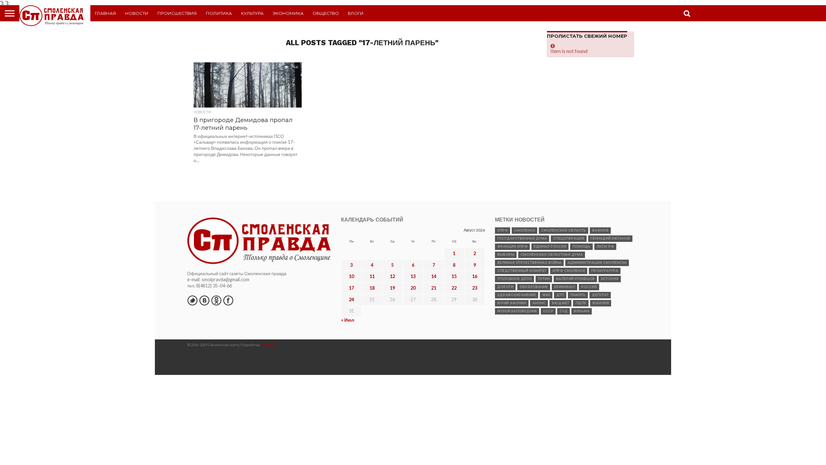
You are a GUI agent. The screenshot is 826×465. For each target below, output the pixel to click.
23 (474, 288)
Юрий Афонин (511, 303)
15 (454, 276)
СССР (548, 311)
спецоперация (568, 238)
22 (454, 288)
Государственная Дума (522, 238)
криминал (564, 287)
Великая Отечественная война (529, 263)
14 (433, 276)
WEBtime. (269, 345)
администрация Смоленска (597, 263)
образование (533, 287)
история (610, 279)
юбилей (600, 303)
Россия (589, 287)
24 (351, 299)
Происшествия (177, 13)
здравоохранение (516, 295)
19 (392, 288)
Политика (219, 13)
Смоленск (524, 230)
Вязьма (581, 311)
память (578, 295)
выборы (505, 255)
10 (351, 276)
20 (413, 288)
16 (474, 276)
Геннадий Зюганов (610, 238)
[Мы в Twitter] (192, 300)
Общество (326, 13)
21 (433, 288)
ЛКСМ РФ (605, 246)
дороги (505, 287)
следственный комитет (521, 271)
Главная (105, 13)
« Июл (347, 320)
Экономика (288, 13)
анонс (539, 303)
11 (372, 276)
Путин (544, 279)
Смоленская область (563, 230)
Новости (136, 13)
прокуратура (604, 271)
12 (392, 276)
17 (351, 288)
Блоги (356, 13)
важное (600, 230)
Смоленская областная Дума (551, 255)
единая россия (550, 246)
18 (372, 288)
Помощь (581, 246)
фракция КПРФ (512, 246)
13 (413, 276)
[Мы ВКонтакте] (204, 300)
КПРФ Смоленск (568, 271)
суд (563, 311)
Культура (252, 13)
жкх (546, 295)
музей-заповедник (517, 311)
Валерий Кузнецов (575, 279)
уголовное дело (514, 279)
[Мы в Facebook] (228, 300)
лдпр (580, 303)
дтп (560, 295)
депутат (600, 295)
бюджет (560, 303)
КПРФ (502, 230)
